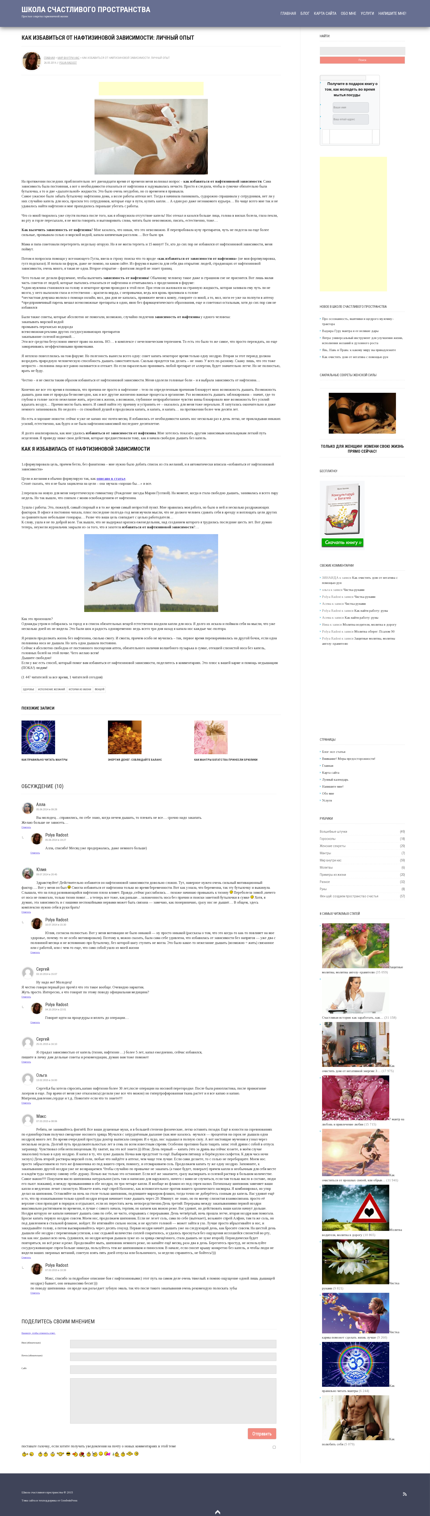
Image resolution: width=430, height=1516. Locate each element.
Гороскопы (327, 839)
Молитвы (326, 867)
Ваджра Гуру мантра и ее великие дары (350, 331)
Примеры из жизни (333, 875)
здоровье (28, 689)
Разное (325, 882)
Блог (305, 13)
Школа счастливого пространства (86, 9)
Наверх (217, 1512)
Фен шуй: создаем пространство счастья (349, 896)
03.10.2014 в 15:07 (46, 974)
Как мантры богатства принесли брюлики (226, 759)
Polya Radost (68, 62)
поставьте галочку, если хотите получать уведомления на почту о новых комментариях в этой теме (99, 1446)
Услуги (367, 13)
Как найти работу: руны (371, 610)
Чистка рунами (353, 590)
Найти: (325, 36)
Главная (288, 13)
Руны (323, 889)
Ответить (26, 827)
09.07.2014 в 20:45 (46, 874)
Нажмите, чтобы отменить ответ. (39, 1333)
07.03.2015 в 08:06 (46, 1121)
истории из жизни (80, 689)
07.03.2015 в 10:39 (55, 1270)
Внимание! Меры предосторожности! (348, 758)
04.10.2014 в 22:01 (55, 1009)
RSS (404, 1494)
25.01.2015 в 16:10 (46, 1044)
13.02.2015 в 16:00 (46, 1080)
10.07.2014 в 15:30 (55, 924)
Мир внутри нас (69, 57)
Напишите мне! (392, 13)
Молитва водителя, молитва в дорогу (370, 624)
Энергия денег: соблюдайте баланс (135, 759)
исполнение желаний (51, 689)
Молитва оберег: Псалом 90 (374, 631)
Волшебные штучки (333, 832)
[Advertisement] (151, 88)
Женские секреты (333, 846)
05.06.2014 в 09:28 (46, 809)
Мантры (325, 853)
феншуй (99, 689)
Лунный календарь (335, 779)
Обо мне (348, 13)
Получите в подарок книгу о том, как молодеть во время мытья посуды (351, 89)
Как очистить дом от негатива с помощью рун (355, 357)
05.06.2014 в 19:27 (55, 840)
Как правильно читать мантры (44, 759)
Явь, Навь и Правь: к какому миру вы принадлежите (359, 350)
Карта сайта (325, 13)
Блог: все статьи (333, 752)
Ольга (41, 1075)
